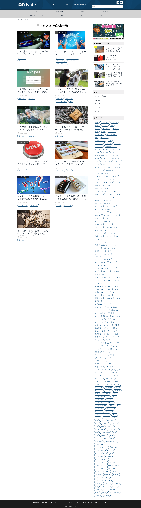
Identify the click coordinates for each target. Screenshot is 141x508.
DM (96, 137)
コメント (117, 289)
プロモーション (110, 206)
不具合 (116, 370)
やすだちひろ (111, 268)
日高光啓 (113, 319)
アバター (105, 352)
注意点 (118, 388)
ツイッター (109, 236)
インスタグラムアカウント (103, 280)
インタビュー (99, 450)
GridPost (110, 400)
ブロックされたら (72, 60)
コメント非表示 (100, 468)
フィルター (117, 161)
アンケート (107, 325)
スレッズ (98, 349)
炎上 (118, 406)
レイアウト (111, 468)
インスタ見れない (109, 349)
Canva (106, 203)
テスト (118, 236)
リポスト (114, 122)
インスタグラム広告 (101, 233)
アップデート (110, 340)
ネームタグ (98, 206)
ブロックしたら (61, 63)
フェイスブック (106, 486)
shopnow (107, 361)
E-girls (105, 125)
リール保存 (106, 394)
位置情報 (98, 328)
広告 (109, 289)
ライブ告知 (109, 388)
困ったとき (22, 60)
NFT (117, 343)
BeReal (103, 16)
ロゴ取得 (117, 391)
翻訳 (96, 185)
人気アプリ (104, 137)
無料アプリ (111, 131)
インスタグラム (59, 16)
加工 (113, 373)
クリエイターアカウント (102, 283)
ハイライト (98, 227)
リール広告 (98, 388)
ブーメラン (98, 379)
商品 (117, 376)
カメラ (105, 453)
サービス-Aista (103, 12)
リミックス (116, 149)
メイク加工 (109, 364)
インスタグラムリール (102, 477)
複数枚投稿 (107, 182)
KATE (97, 423)
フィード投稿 (105, 185)
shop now (106, 373)
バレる (105, 158)
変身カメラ (98, 367)
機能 (108, 209)
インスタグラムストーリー (103, 265)
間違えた (98, 495)
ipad (112, 125)
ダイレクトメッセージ (102, 414)
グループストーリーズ (102, 358)
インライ (98, 197)
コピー (115, 397)
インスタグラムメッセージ (103, 480)
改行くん (105, 271)
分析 (96, 274)
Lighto (109, 456)
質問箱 (97, 158)
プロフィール (111, 408)
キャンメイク (99, 408)
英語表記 (105, 423)
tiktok (97, 319)
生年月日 (104, 337)
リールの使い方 (115, 155)
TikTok (97, 108)
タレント (112, 262)
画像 (109, 465)
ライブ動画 (111, 462)
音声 (109, 140)
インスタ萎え (116, 316)
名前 (96, 149)
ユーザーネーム (109, 197)
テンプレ (114, 191)
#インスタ (114, 447)
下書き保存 (109, 227)
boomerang (111, 331)
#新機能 (106, 495)
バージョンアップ (111, 441)
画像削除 (98, 483)
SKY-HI (97, 215)
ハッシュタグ (23, 205)
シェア (97, 128)
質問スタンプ (108, 200)
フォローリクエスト (101, 447)
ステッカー (98, 143)
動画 (96, 122)
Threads (81, 16)
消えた (113, 346)
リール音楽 (98, 441)
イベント (110, 426)
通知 (118, 194)
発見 (96, 337)
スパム (97, 164)
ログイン (32, 98)
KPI (111, 453)
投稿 (111, 212)
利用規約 (59, 12)
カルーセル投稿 (100, 313)
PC (102, 420)
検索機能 (108, 170)
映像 (114, 471)
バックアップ (99, 188)
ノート (113, 203)
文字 (96, 420)
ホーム (37, 12)
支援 (96, 486)
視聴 (96, 131)
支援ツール (114, 423)
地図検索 (116, 334)
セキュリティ (115, 233)
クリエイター (99, 382)
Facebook (106, 417)
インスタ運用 (99, 400)
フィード (117, 143)
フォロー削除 (99, 173)
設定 (116, 325)
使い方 (97, 271)
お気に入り (107, 483)
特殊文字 (98, 251)
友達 (71, 101)
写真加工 (111, 313)
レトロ (97, 453)
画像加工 (98, 361)
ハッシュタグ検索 (100, 343)
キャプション (99, 268)
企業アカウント (34, 136)
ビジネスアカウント (101, 459)
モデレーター (99, 239)
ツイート (116, 185)
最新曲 (112, 438)
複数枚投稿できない (101, 230)
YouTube (98, 176)
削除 (96, 432)
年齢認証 (117, 483)
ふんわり (108, 367)
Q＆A (103, 131)
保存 (116, 486)
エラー (115, 414)
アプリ (97, 112)
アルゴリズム (99, 322)
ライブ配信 (110, 322)
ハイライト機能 (113, 167)
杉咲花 (97, 125)
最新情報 (98, 334)
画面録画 (98, 325)
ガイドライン (105, 149)
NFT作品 (108, 391)
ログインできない (111, 379)
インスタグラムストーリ (102, 370)
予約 (96, 426)
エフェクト (98, 146)
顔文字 (97, 352)
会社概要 (81, 12)
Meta (104, 301)
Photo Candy (116, 271)
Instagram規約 (99, 286)
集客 (117, 227)
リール (108, 471)
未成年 (110, 286)
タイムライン (99, 134)
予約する (111, 292)
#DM (96, 161)
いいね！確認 (110, 298)
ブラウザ (117, 182)
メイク (105, 164)
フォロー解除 (105, 432)
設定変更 (104, 245)
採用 (116, 286)
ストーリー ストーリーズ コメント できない (107, 254)
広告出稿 (105, 316)
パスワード (98, 194)
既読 (113, 152)
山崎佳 (104, 319)
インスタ (113, 245)
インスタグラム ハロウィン (104, 403)
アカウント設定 (100, 331)
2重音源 (106, 251)
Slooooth (107, 474)
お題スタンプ (110, 194)
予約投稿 (108, 143)
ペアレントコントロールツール (105, 242)
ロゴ (118, 298)
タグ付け (116, 474)
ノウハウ (110, 173)
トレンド (98, 179)
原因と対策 (98, 298)
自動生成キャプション (102, 304)
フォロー (108, 224)
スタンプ (107, 176)
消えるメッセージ (111, 146)
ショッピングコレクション (103, 277)
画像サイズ (98, 218)
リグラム (116, 128)
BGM (97, 492)
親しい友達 (114, 310)
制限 (102, 426)
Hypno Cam (99, 411)
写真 (116, 277)
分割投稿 (111, 355)
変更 (108, 188)
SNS (111, 435)
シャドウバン (107, 295)
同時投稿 (105, 152)
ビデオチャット (100, 167)
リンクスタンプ (100, 429)
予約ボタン (98, 340)
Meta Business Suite (101, 310)
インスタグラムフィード (111, 385)
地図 (108, 382)
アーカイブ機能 (109, 179)
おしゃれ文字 (99, 307)
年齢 (114, 432)
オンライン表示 (112, 134)
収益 (96, 435)
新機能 (59, 205)
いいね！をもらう (100, 262)
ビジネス (107, 334)
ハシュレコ (109, 411)
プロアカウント (100, 289)
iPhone (97, 373)
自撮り (115, 417)
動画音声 (98, 200)
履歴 (96, 245)
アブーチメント (100, 355)
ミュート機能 (110, 218)
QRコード (107, 221)
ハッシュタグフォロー (102, 397)
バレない (98, 203)
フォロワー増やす (100, 406)
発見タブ (116, 382)
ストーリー (104, 122)
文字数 (97, 152)
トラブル (98, 385)
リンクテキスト (113, 429)
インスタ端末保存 (100, 438)
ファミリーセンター (101, 191)
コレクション (99, 456)
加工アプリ (98, 224)
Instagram (107, 259)
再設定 (97, 301)
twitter (116, 215)
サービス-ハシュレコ (37, 16)
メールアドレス (100, 376)
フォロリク (113, 158)
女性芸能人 (107, 215)
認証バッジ (98, 236)
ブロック (98, 182)
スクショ (98, 259)
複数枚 (104, 492)
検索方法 (59, 98)
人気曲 (97, 489)
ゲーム (115, 394)
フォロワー (98, 170)
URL (111, 343)
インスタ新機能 (112, 307)
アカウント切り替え (109, 489)
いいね (97, 295)
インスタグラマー (100, 212)
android (97, 417)
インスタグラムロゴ (101, 346)
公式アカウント (100, 292)
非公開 (115, 176)
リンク (110, 376)
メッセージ (113, 337)
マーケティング (115, 164)
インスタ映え (111, 420)
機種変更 (104, 274)
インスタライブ (100, 140)
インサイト (106, 128)
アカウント (98, 391)
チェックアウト (100, 465)
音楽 (96, 155)
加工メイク (98, 471)
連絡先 (117, 280)
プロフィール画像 (109, 328)
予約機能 (98, 474)
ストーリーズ (99, 209)
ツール (69, 170)
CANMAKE (99, 364)
